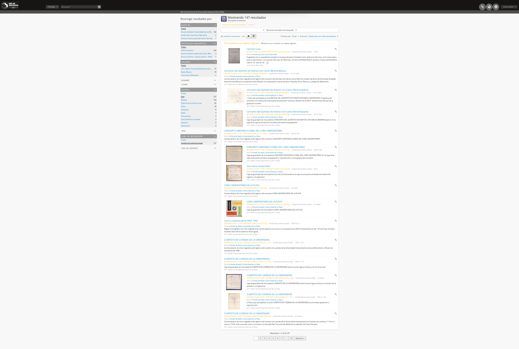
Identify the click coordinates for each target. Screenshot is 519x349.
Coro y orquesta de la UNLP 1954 (241, 220)
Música (184, 100)
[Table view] (253, 36)
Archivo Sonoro (187, 50)
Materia (185, 89)
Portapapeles (482, 7)
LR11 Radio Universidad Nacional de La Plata (199, 69)
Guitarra (184, 122)
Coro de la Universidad (258, 166)
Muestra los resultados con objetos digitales (279, 43)
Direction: (304, 36)
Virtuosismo (186, 116)
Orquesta (185, 109)
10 (291, 338)
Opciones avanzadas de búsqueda (280, 30)
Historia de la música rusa (191, 103)
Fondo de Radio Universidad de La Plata (197, 32)
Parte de (185, 25)
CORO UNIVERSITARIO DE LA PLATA (241, 185)
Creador (185, 61)
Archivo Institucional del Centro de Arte (196, 38)
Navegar (51, 7)
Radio (183, 113)
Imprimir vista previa (231, 36)
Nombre (185, 80)
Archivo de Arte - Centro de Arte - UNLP (196, 57)
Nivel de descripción (191, 136)
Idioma (489, 7)
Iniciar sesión (508, 7)
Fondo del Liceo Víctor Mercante (194, 35)
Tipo (183, 130)
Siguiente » (300, 338)
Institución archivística (193, 43)
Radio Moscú (186, 72)
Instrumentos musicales (190, 119)
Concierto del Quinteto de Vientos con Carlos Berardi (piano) (255, 70)
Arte (182, 96)
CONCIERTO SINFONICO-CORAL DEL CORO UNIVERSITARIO (253, 130)
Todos (183, 28)
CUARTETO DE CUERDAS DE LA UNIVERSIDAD (247, 239)
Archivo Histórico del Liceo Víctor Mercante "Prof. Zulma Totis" (206, 53)
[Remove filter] (244, 24)
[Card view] (248, 36)
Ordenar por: (286, 36)
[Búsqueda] (99, 7)
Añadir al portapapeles (335, 49)
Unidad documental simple (192, 143)
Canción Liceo (254, 48)
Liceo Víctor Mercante (189, 75)
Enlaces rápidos (496, 7)
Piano (183, 106)
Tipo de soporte (189, 148)
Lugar (184, 84)
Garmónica (185, 126)
